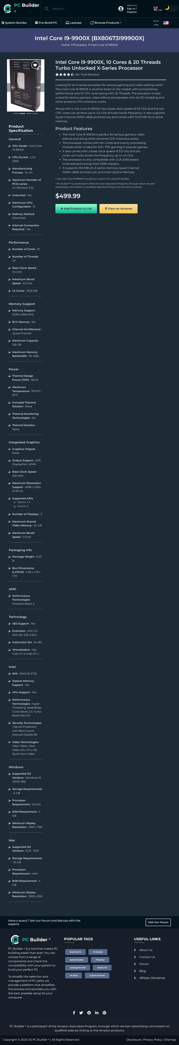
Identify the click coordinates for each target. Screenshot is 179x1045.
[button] (165, 23)
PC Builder (123, 178)
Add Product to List (77, 208)
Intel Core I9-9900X (104, 45)
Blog (156, 25)
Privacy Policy (152, 1039)
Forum (156, 21)
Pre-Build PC (47, 22)
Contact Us (147, 957)
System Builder (15, 22)
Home (65, 45)
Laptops (75, 22)
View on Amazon (119, 208)
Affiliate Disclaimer (152, 978)
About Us (145, 950)
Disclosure (133, 1039)
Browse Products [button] (106, 22)
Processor (80, 45)
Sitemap (170, 1039)
